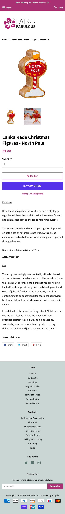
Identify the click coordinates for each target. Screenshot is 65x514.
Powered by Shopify (50, 495)
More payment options (32, 193)
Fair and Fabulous (31, 495)
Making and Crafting (32, 439)
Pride (32, 447)
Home (4, 39)
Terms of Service (32, 394)
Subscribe (55, 486)
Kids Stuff (32, 422)
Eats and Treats (32, 435)
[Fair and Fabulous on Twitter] (26, 463)
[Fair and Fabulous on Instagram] (39, 463)
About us (32, 382)
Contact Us (32, 378)
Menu (8, 7)
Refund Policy (32, 403)
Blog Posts (32, 390)
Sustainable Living (32, 426)
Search (32, 373)
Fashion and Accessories (32, 418)
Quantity (7, 159)
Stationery (32, 443)
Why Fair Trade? (32, 386)
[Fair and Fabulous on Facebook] (32, 463)
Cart (60, 7)
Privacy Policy (32, 399)
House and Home (32, 430)
